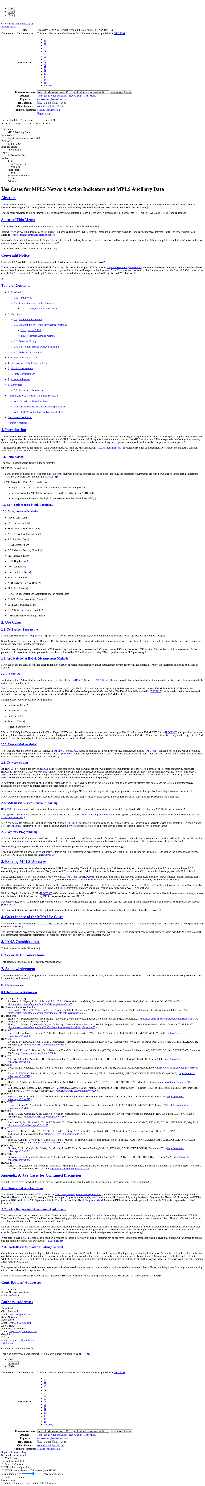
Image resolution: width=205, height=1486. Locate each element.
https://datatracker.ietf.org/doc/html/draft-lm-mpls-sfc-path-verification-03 (46, 1013)
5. (3, 941)
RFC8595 (7, 809)
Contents (18, 1464)
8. (3, 985)
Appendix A (14, 395)
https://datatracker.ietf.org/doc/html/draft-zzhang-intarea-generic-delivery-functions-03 (52, 1027)
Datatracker (7, 1343)
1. (3, 430)
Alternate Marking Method (41, 335)
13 (45, 77)
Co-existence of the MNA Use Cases (29, 363)
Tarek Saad (43, 95)
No (15, 1458)
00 (45, 39)
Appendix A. (12, 1175)
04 (45, 51)
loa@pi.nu (14, 1295)
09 (45, 65)
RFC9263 (16, 825)
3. (3, 861)
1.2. (4, 504)
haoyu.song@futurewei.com (23, 1331)
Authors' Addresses (17, 422)
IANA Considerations (22, 368)
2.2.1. (4, 673)
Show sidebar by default (13, 1455)
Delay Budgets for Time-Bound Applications (42, 406)
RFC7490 (58, 635)
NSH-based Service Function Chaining (39, 346)
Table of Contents (15, 285)
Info (7, 1464)
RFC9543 (51, 476)
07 (45, 59)
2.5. (4, 832)
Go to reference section (17, 1483)
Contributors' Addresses (20, 417)
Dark (11, 12)
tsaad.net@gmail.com (20, 1314)
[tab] (11, 1359)
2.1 (15, 319)
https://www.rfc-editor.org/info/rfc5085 (35, 1053)
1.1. (4, 456)
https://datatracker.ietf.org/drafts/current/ (33, 234)
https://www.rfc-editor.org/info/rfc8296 (77, 1090)
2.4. (4, 803)
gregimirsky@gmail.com (21, 1340)
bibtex (53, 106)
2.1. (4, 629)
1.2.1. (4, 511)
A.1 (16, 401)
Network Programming (31, 352)
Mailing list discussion (48, 109)
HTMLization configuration (15, 1467)
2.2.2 (23, 335)
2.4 (15, 346)
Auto (11, 15)
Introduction (17, 292)
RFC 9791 (119, 33)
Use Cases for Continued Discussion (40, 395)
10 (45, 68)
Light (11, 8)
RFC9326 (98, 680)
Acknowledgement (20, 379)
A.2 (16, 406)
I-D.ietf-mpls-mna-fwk (109, 447)
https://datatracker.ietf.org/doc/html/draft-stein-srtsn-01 (168, 1018)
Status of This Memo (18, 220)
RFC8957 (67, 753)
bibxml (60, 106)
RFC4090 (28, 635)
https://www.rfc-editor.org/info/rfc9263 (64, 1134)
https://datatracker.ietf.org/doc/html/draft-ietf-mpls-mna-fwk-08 (40, 1004)
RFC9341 (59, 750)
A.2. (4, 1209)
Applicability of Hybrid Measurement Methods (43, 325)
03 (45, 48)
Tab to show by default (13, 1461)
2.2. (4, 658)
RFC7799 (151, 750)
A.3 (16, 412)
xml (48, 106)
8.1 (15, 390)
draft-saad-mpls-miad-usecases (52, 99)
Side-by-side (117, 92)
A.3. (4, 1247)
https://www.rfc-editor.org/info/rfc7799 (170, 1082)
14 (45, 79)
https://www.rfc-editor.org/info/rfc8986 (45, 1116)
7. (3, 969)
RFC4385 (72, 876)
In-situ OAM (34, 330)
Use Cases (16, 314)
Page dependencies (53, 1474)
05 (45, 54)
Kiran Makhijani (59, 95)
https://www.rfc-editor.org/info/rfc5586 (176, 1067)
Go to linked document (45, 1483)
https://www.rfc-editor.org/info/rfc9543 (69, 1168)
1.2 (15, 303)
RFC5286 (41, 635)
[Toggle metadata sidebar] (2, 21)
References (16, 384)
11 (45, 71)
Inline (128, 92)
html (43, 106)
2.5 (15, 352)
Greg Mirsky (90, 95)
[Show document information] (17, 27)
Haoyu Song (75, 95)
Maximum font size (11, 1474)
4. (3, 917)
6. (3, 955)
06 (45, 56)
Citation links (8, 1480)
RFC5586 (157, 885)
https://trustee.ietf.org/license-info (124, 267)
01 (45, 42)
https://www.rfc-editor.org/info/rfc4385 (45, 1044)
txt (39, 106)
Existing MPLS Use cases (24, 357)
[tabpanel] (102, 1412)
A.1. (4, 1188)
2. (3, 622)
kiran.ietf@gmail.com (20, 1322)
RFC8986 (46, 854)
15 (45, 82)
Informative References (31, 390)
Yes (7, 1458)
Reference (21, 1477)
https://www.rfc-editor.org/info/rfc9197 (28, 1125)
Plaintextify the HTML (44, 1470)
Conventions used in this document (37, 303)
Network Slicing (27, 341)
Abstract (8, 198)
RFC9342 (76, 750)
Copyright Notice (15, 255)
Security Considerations (23, 374)
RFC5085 (89, 876)
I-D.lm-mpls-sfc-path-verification (97, 814)
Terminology (25, 297)
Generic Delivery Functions (34, 401)
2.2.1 (23, 330)
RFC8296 (46, 893)
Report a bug (43, 113)
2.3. (4, 762)
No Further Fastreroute (30, 319)
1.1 (15, 297)
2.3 (15, 341)
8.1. (4, 992)
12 (45, 74)
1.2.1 (23, 308)
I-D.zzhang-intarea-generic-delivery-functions (78, 1194)
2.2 (15, 325)
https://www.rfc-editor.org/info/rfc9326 (46, 1142)
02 (45, 45)
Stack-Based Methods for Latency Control (41, 412)
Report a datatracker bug (13, 1452)
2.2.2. (4, 744)
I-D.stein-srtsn (54, 1240)
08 (45, 62)
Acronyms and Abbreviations (42, 308)
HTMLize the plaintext (17, 1470)
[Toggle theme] (2, 3)
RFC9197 (81, 680)
